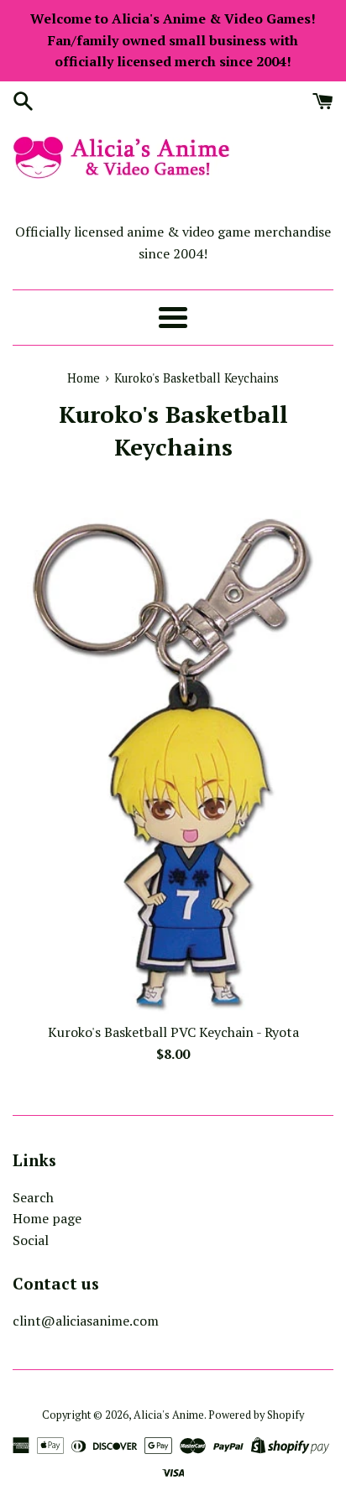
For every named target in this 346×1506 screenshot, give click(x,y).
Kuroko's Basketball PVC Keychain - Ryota (173, 1032)
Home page (47, 1218)
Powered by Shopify (256, 1415)
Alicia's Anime (169, 1415)
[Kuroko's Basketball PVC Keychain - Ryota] (173, 762)
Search (33, 1197)
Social (31, 1240)
